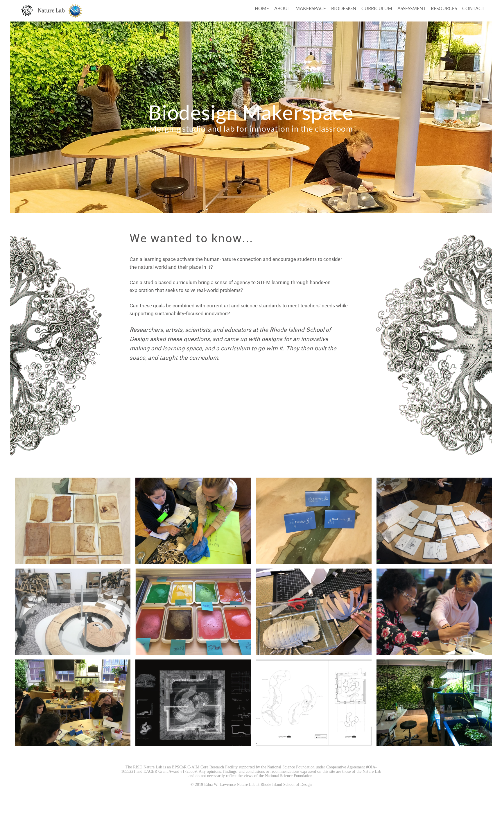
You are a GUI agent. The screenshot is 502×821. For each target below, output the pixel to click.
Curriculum (376, 8)
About (282, 8)
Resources (444, 8)
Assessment (411, 8)
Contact (473, 8)
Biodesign (343, 8)
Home (262, 8)
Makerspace (310, 8)
